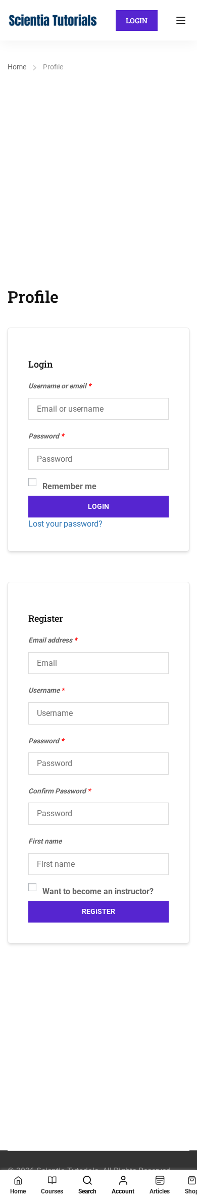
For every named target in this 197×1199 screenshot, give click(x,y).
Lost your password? (65, 524)
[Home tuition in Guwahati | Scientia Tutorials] (53, 19)
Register (98, 911)
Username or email (59, 386)
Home (17, 67)
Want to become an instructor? (98, 891)
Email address (52, 640)
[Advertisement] (98, 178)
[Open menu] (182, 20)
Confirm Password (59, 791)
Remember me (69, 486)
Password (46, 436)
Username (46, 690)
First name (45, 841)
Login (136, 20)
